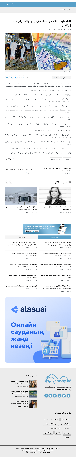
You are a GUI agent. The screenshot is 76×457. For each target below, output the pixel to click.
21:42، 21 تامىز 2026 (31, 280)
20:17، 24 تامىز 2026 (65, 247)
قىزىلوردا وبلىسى (65, 424)
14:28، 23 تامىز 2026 (65, 280)
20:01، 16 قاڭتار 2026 (31, 212)
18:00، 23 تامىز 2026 (31, 247)
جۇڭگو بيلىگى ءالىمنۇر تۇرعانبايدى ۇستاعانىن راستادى (19, 402)
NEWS (63, 10)
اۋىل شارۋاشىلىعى (55, 159)
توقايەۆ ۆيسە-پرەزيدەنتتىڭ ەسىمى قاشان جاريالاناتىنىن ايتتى (24, 254)
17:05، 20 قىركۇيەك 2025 (21, 396)
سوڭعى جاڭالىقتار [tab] (54, 237)
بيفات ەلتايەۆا (50, 29)
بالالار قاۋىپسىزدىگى (55, 428)
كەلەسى (30, 173)
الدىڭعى (66, 174)
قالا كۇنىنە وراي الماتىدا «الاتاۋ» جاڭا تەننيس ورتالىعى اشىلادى (19, 392)
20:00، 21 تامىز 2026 (65, 291)
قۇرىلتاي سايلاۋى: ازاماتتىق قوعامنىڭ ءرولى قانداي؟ (21, 286)
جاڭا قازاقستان (65, 419)
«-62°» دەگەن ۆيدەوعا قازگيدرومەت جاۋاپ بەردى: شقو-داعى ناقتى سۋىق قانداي (21, 208)
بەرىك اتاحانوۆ (48, 433)
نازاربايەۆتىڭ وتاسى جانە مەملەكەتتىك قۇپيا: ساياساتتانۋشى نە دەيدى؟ (57, 254)
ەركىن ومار (66, 433)
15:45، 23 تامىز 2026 (31, 269)
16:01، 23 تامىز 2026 (31, 258)
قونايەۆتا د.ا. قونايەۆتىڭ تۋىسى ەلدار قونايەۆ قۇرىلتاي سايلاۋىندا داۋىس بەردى (23, 265)
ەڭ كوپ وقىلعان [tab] (21, 237)
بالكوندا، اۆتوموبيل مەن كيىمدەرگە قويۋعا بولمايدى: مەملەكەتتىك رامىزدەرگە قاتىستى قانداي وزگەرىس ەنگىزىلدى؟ (55, 244)
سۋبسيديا (67, 159)
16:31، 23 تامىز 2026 (65, 258)
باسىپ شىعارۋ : (66, 78)
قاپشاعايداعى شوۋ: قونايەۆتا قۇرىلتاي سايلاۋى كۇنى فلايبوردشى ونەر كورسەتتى (55, 265)
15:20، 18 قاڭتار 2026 (65, 212)
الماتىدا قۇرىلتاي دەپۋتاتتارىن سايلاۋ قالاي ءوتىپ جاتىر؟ (56, 276)
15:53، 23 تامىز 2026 (65, 269)
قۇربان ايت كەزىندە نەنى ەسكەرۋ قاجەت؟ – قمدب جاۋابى (19, 382)
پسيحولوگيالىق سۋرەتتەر (51, 424)
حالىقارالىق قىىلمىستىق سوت (51, 419)
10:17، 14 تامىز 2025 (22, 406)
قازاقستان (67, 437)
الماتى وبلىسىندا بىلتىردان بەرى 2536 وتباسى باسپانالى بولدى (23, 276)
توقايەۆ (58, 433)
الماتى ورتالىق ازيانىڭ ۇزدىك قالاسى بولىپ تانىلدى (18, 169)
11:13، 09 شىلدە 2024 (63, 29)
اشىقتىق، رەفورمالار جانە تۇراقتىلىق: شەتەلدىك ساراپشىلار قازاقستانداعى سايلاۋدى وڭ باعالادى (22, 244)
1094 (56, 78)
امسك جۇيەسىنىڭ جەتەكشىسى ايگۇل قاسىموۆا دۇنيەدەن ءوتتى (57, 208)
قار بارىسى (66, 428)
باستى (68, 10)
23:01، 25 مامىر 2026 (22, 386)
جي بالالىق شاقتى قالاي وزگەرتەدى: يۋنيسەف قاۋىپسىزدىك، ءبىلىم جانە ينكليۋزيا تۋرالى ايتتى (56, 287)
